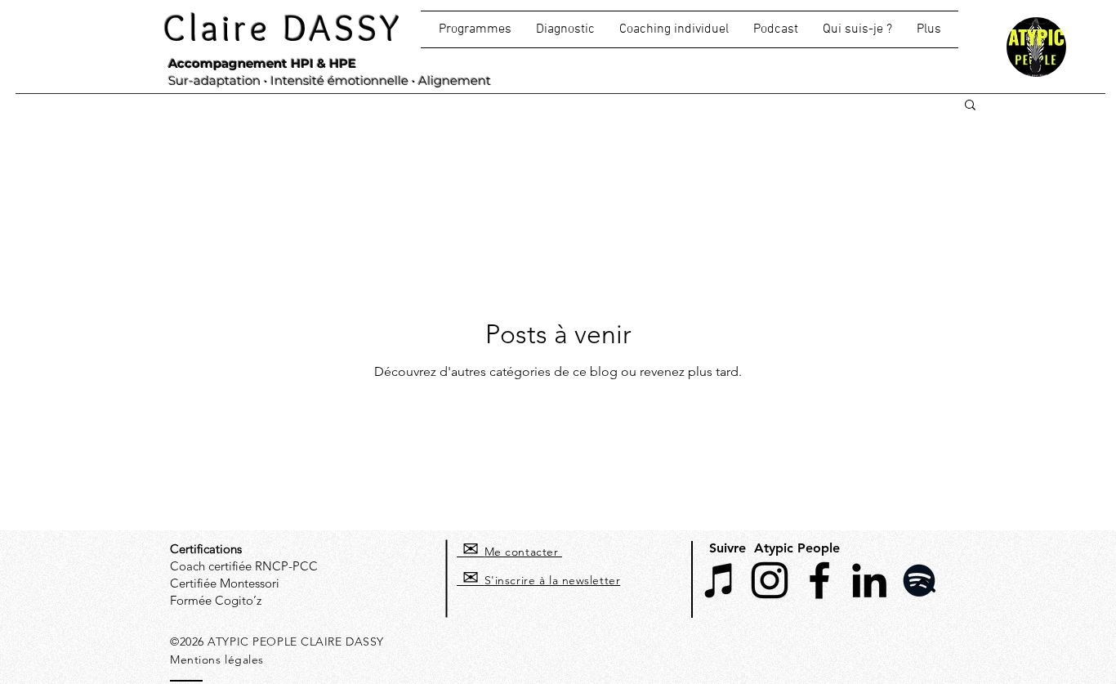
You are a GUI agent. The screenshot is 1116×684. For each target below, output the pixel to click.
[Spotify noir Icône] (919, 580)
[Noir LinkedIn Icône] (869, 580)
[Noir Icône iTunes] (719, 580)
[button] (674, 29)
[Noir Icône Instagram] (769, 580)
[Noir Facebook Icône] (819, 580)
